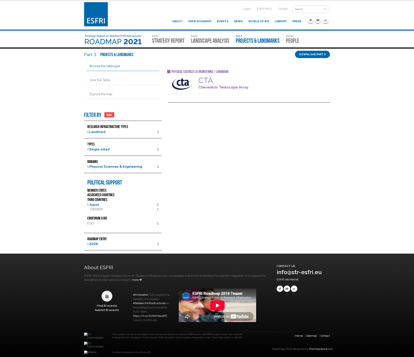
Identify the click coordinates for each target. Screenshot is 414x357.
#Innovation (140, 294)
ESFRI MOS (264, 8)
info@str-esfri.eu (299, 272)
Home (299, 335)
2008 (93, 244)
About (177, 21)
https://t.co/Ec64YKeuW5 (150, 316)
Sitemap (311, 335)
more (135, 279)
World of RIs (258, 21)
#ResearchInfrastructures (149, 303)
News (238, 21)
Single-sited (99, 149)
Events (222, 21)
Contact (283, 8)
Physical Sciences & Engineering (115, 167)
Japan (93, 205)
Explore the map (101, 94)
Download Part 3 (312, 54)
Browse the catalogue (104, 66)
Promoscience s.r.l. (321, 349)
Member (97, 209)
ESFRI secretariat (287, 279)
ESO (90, 223)
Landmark (97, 132)
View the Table (99, 80)
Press (296, 21)
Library (281, 21)
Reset (109, 114)
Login (247, 8)
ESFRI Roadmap (199, 21)
